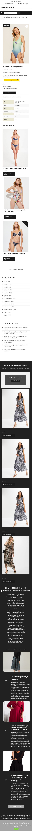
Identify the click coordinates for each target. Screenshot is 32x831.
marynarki (6, 290)
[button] (26, 26)
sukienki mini (7, 306)
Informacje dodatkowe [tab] (9, 92)
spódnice (6, 292)
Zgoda (16, 828)
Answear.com (18, 105)
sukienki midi (7, 304)
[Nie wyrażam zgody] (30, 825)
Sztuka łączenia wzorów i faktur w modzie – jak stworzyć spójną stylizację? (15, 337)
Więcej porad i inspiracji (16, 806)
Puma (16, 111)
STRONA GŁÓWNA (5, 17)
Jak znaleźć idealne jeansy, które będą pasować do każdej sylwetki (16, 345)
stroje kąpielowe (15, 17)
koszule (6, 287)
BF (6, 680)
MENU (3, 10)
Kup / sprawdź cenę (7, 435)
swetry (5, 312)
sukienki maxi (7, 301)
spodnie (6, 295)
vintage (5, 315)
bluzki (5, 281)
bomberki (6, 284)
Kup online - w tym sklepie (10, 80)
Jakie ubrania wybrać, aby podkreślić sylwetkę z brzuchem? (15, 350)
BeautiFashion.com (7, 7)
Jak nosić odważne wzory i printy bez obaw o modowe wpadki (14, 341)
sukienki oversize (8, 309)
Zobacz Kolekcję (15, 380)
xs (15, 116)
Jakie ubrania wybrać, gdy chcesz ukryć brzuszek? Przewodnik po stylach (16, 332)
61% (16, 119)
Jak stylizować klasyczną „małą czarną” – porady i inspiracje (16, 328)
